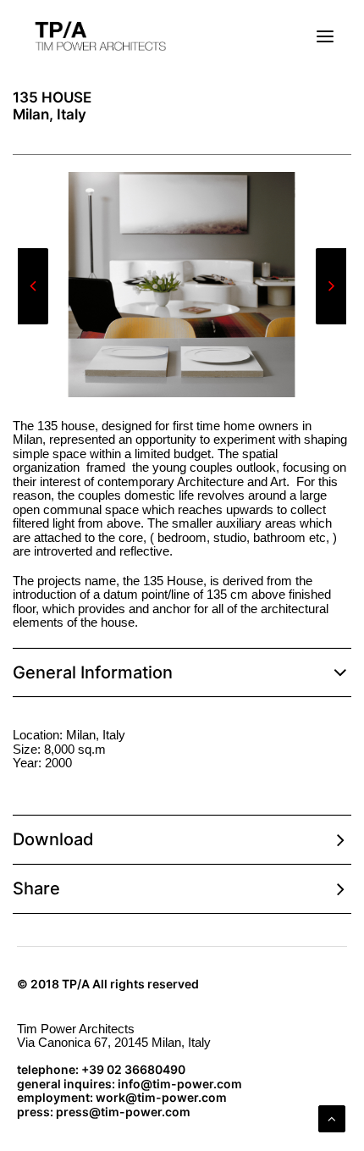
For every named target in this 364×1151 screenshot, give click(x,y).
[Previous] (33, 323)
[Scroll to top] (331, 1117)
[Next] (331, 323)
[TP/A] (98, 36)
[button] (325, 36)
